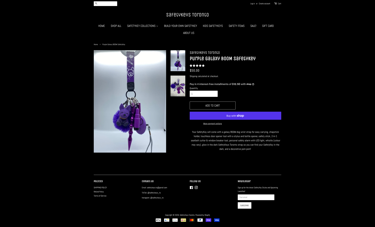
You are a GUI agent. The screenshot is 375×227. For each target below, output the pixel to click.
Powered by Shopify (202, 215)
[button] (197, 65)
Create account (264, 3)
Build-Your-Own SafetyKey (180, 26)
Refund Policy (99, 191)
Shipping (193, 76)
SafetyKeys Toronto (187, 15)
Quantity (194, 88)
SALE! (253, 26)
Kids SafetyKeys (213, 26)
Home (101, 26)
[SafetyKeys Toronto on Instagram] (196, 188)
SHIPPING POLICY (100, 187)
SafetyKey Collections (141, 26)
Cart (279, 3)
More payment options (212, 123)
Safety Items (236, 26)
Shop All (116, 26)
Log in (252, 3)
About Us (188, 33)
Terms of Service (100, 195)
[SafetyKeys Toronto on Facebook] (191, 188)
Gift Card (268, 26)
